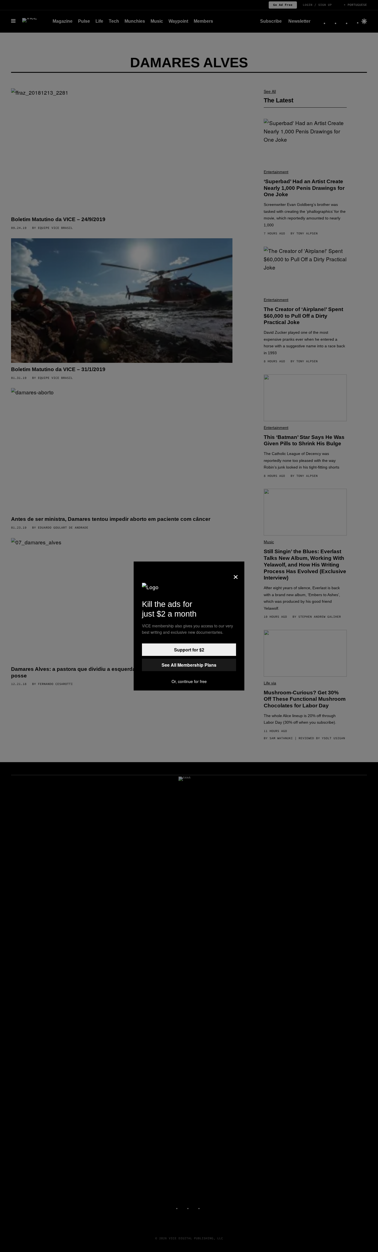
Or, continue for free (189, 681)
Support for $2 (189, 649)
